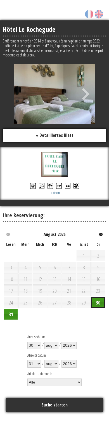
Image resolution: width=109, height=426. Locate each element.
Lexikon (54, 192)
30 (98, 302)
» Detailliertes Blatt (54, 135)
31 (11, 314)
